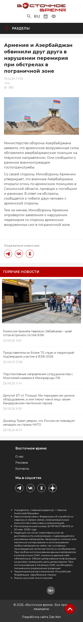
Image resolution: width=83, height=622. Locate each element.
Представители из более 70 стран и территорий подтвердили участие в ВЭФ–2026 (38, 354)
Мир (7, 82)
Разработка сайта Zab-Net (41, 617)
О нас (19, 456)
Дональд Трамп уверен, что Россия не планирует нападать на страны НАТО (39, 422)
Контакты (22, 468)
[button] (29, 16)
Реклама (21, 462)
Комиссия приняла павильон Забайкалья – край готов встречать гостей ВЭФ (37, 333)
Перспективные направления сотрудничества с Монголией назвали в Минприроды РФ (38, 376)
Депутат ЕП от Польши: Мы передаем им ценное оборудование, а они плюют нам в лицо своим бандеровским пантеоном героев (39, 399)
